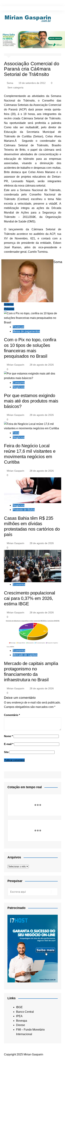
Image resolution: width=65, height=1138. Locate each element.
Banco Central (25, 1011)
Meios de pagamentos (26, 331)
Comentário (12, 714)
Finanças (18, 326)
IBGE (19, 1007)
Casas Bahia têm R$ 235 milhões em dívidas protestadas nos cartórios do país (32, 526)
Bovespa (21, 1020)
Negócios (18, 387)
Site (6, 752)
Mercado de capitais (25, 654)
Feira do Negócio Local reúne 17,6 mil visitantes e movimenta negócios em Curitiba (29, 454)
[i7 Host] (32, 948)
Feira (16, 432)
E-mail (8, 744)
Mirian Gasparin (15, 364)
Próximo (9, 308)
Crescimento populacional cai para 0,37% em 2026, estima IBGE (29, 598)
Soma (10, 83)
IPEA (19, 1016)
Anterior (9, 304)
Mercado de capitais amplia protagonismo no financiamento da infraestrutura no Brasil (31, 671)
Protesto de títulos (24, 509)
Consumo (19, 382)
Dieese (20, 1025)
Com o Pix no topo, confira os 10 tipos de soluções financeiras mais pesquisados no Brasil (30, 348)
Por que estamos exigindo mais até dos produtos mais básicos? (31, 401)
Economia (19, 584)
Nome (8, 736)
